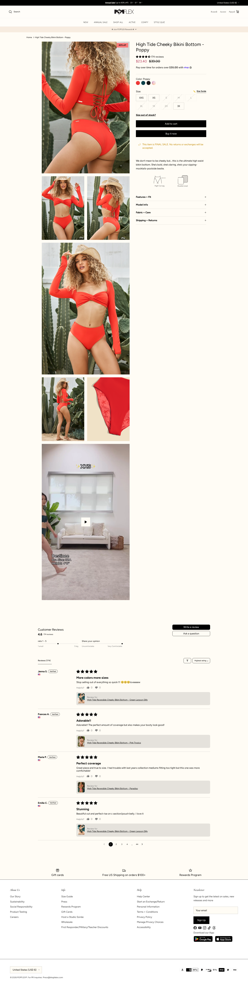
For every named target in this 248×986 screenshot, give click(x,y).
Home (29, 37)
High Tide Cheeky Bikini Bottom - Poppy (52, 37)
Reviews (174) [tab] (44, 660)
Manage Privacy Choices (150, 922)
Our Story (15, 896)
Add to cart (171, 123)
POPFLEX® (22, 977)
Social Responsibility (21, 906)
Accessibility (144, 927)
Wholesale (66, 922)
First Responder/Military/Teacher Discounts (84, 927)
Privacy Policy (144, 917)
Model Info (142, 204)
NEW (85, 22)
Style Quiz (159, 22)
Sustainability (17, 901)
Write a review (191, 627)
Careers (14, 917)
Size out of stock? (146, 115)
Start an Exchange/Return (151, 901)
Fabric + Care (143, 212)
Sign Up (201, 920)
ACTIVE (132, 22)
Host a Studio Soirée (72, 917)
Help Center (143, 896)
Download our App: (203, 932)
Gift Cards (66, 911)
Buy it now (171, 133)
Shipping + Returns (146, 220)
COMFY (144, 22)
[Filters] (187, 660)
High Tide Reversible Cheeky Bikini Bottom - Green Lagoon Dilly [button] (117, 700)
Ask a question (191, 633)
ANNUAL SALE (100, 22)
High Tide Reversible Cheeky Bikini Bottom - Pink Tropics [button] (114, 742)
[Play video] (85, 522)
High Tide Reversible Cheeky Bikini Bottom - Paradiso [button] (112, 788)
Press (64, 901)
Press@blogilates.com (53, 977)
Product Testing (18, 911)
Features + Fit (143, 196)
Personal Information (148, 906)
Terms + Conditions (147, 911)
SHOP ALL (118, 22)
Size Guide (67, 896)
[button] (124, 29)
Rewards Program (71, 906)
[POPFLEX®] (124, 11)
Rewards (214, 11)
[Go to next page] (143, 844)
